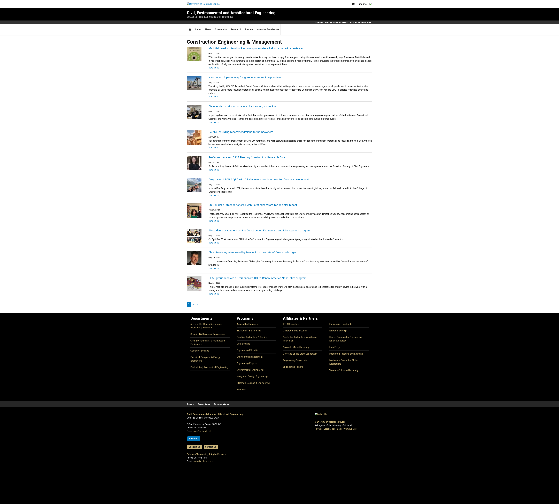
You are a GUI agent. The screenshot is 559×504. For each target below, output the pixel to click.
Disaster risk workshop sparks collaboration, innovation (242, 106)
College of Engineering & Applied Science (206, 454)
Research (236, 29)
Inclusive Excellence (267, 29)
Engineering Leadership (341, 324)
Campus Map (350, 429)
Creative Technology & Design (252, 337)
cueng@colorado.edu (203, 461)
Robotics (241, 389)
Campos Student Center (295, 330)
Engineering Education (248, 350)
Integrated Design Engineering (252, 376)
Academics (221, 29)
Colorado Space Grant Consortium (300, 353)
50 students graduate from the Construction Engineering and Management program (259, 230)
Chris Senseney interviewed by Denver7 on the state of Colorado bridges (252, 252)
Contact (190, 404)
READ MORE (213, 68)
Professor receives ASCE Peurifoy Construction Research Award (248, 157)
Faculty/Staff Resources (336, 22)
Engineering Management (249, 356)
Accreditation (204, 404)
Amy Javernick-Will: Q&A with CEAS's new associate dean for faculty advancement (258, 179)
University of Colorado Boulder (330, 422)
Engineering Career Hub (295, 360)
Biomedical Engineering (249, 330)
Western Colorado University (343, 370)
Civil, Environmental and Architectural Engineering (231, 12)
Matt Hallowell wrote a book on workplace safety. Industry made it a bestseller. (256, 48)
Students (319, 22)
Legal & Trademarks (333, 429)
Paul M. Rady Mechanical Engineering (209, 367)
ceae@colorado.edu (202, 431)
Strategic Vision (221, 404)
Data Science (243, 343)
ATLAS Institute (291, 324)
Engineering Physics (247, 363)
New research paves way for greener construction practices (245, 77)
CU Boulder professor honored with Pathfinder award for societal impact (252, 205)
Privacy (318, 429)
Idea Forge (334, 347)
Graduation (360, 22)
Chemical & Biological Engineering (207, 334)
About (198, 29)
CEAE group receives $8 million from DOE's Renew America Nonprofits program (257, 278)
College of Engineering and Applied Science (210, 17)
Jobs (351, 22)
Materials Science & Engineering (253, 383)
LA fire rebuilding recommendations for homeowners (240, 132)
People (249, 29)
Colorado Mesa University (296, 347)
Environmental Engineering (250, 370)
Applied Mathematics (247, 324)
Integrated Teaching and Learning (346, 353)
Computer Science (199, 350)
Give (369, 22)
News (208, 29)
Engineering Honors (293, 366)
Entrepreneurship (338, 330)
